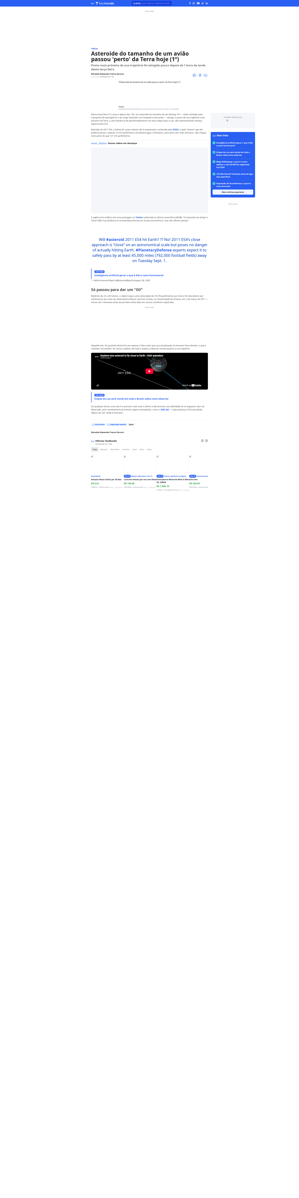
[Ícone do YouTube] (198, 3)
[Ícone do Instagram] (193, 3)
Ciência (94, 49)
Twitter (139, 217)
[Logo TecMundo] (105, 3)
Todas (95, 449)
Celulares (125, 449)
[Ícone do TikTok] (202, 3)
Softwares (104, 449)
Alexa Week (114, 449)
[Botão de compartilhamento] (194, 75)
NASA (175, 129)
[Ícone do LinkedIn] (207, 3)
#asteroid (115, 239)
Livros (134, 449)
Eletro (142, 449)
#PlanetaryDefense (154, 249)
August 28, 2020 (142, 280)
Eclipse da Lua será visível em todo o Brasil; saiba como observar (131, 398)
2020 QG (164, 409)
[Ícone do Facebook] (190, 3)
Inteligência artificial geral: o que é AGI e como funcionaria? (129, 275)
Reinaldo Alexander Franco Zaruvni (107, 74)
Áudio (149, 449)
